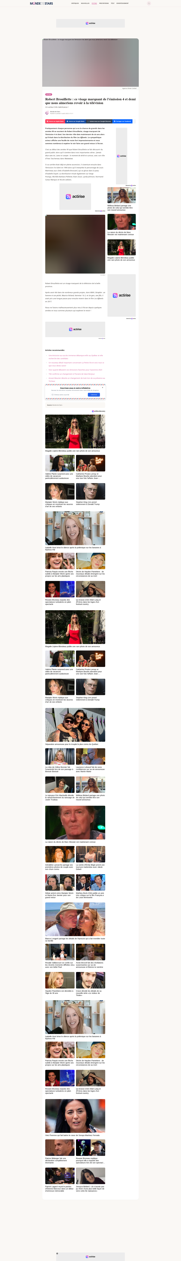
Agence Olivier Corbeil (129, 88)
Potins (48, 94)
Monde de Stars (55, 111)
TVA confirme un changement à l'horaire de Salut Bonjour (72, 374)
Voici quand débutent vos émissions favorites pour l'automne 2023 (75, 370)
